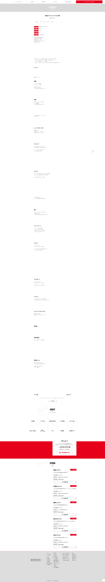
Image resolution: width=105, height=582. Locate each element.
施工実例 (32, 1)
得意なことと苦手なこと (66, 554)
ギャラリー (55, 554)
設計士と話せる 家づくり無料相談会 (89, 1)
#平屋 (52, 21)
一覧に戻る (52, 401)
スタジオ (73, 553)
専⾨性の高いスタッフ (65, 557)
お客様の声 (43, 1)
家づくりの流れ (56, 557)
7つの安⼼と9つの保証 (66, 560)
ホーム (48, 553)
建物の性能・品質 (56, 560)
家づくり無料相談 (49, 563)
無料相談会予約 (66, 452)
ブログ (48, 557)
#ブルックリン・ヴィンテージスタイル (45, 21)
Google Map (74, 469)
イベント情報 (48, 554)
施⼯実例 (55, 553)
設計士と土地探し (56, 561)
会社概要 (48, 558)
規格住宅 (55, 565)
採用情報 (48, 561)
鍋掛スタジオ (74, 558)
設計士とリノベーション (57, 563)
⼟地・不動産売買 (56, 567)
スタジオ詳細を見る (65, 481)
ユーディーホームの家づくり (66, 553)
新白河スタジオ (74, 557)
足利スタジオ (74, 560)
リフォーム (55, 564)
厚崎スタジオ (74, 554)
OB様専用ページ (49, 564)
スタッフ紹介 (55, 1)
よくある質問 (55, 558)
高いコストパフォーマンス (66, 558)
